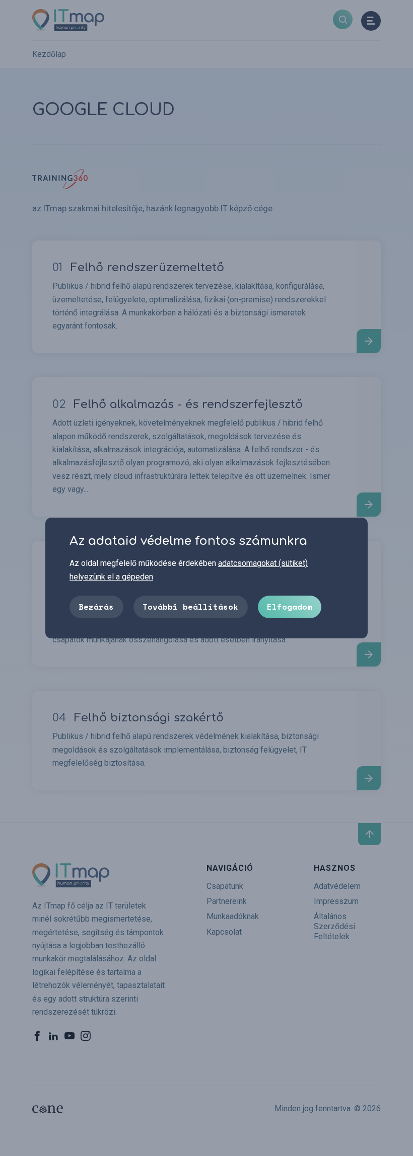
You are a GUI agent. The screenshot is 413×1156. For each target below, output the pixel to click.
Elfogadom (289, 607)
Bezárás (96, 607)
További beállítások (190, 607)
